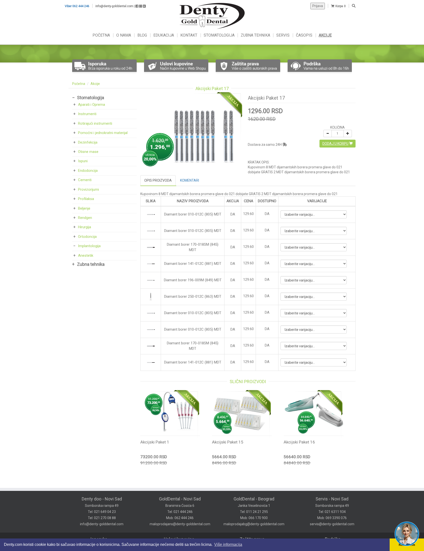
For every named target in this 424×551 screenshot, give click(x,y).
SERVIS (283, 35)
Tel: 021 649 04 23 (102, 512)
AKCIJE (325, 35)
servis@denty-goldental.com (332, 524)
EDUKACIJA (164, 35)
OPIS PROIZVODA (158, 180)
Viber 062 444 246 (77, 6)
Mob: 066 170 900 (254, 518)
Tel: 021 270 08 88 (102, 518)
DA (267, 214)
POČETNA (102, 35)
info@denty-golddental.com (101, 524)
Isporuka (98, 539)
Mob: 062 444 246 (180, 518)
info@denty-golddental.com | (115, 6)
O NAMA (124, 35)
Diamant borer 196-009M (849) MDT (193, 280)
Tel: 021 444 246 (180, 512)
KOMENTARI (189, 180)
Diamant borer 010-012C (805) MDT (192, 214)
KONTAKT (189, 35)
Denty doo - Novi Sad (102, 498)
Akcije (95, 84)
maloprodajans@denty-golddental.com (180, 524)
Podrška (333, 539)
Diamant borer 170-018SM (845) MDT (192, 247)
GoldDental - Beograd (254, 498)
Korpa (339, 6)
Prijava (317, 6)
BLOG (142, 35)
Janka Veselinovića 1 (254, 506)
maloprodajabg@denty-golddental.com (254, 524)
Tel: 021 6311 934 (332, 512)
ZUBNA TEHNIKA (255, 35)
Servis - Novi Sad (332, 498)
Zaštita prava (252, 539)
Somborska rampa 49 (102, 506)
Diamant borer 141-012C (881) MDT (192, 263)
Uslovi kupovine (179, 539)
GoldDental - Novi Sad (180, 498)
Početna (78, 84)
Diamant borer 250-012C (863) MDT (192, 296)
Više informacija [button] (228, 544)
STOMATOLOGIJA (219, 35)
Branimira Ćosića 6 (179, 506)
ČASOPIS (304, 35)
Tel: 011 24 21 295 (254, 512)
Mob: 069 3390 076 (332, 518)
